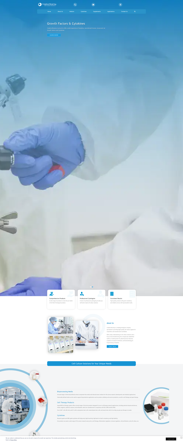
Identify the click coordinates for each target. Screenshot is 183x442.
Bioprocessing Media (65, 392)
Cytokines (83, 11)
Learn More (112, 346)
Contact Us (124, 11)
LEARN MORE (54, 35)
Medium (72, 11)
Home (49, 11)
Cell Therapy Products (65, 402)
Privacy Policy (13, 440)
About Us (60, 11)
